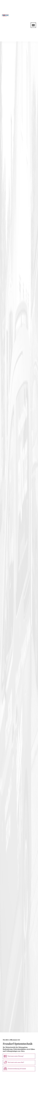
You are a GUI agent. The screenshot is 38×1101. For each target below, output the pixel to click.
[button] (33, 25)
